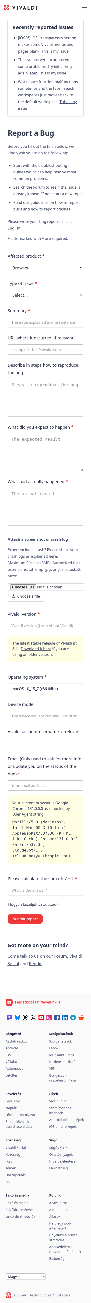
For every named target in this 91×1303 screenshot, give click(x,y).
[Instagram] (49, 1017)
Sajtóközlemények (19, 1209)
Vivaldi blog (58, 1101)
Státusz (64, 1295)
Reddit (35, 963)
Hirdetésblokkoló (62, 1061)
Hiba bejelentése (62, 1161)
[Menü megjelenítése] (84, 7)
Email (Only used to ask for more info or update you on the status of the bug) (44, 766)
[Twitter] (33, 1017)
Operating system (27, 677)
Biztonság (57, 1258)
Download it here (36, 648)
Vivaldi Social (16, 1147)
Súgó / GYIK (58, 1147)
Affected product (26, 256)
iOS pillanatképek (63, 1126)
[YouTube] (41, 1017)
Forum (39, 187)
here (53, 556)
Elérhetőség (58, 1168)
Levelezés (13, 1101)
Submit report (25, 919)
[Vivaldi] (20, 7)
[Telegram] (73, 1017)
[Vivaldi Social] (9, 1017)
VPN (52, 1068)
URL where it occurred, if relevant (41, 338)
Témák (11, 1168)
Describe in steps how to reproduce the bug (43, 368)
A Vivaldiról (58, 1203)
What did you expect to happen (41, 427)
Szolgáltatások (60, 1041)
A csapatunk (58, 1209)
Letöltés (12, 1075)
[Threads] (25, 1017)
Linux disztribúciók (20, 1216)
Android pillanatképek (66, 1119)
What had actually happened (38, 481)
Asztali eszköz (16, 1041)
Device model (21, 704)
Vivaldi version (24, 614)
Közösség (13, 1154)
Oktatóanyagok (61, 1154)
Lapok (53, 1048)
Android (12, 1048)
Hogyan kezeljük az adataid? (33, 904)
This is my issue (55, 51)
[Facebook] (57, 1017)
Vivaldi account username (44, 731)
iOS (8, 1055)
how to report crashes (50, 209)
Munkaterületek (61, 1055)
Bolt (9, 1181)
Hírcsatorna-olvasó (20, 1114)
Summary (19, 310)
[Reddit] (81, 1017)
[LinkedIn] (65, 1017)
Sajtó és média (17, 1203)
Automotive (14, 1068)
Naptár (11, 1108)
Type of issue (22, 283)
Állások (54, 1216)
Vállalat (11, 1061)
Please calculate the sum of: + (42, 878)
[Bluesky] (17, 1017)
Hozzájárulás (16, 1175)
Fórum (11, 1161)
